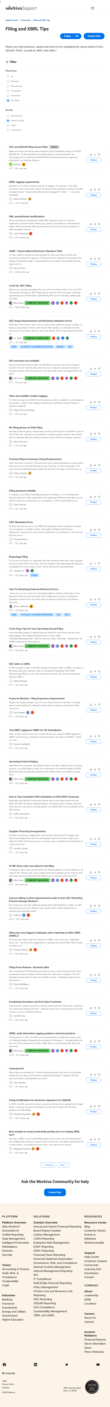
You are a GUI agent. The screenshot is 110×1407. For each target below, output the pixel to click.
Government (9, 1315)
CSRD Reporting (44, 1238)
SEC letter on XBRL (19, 664)
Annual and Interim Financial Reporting (57, 1226)
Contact (89, 1277)
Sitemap (5, 1388)
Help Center (91, 1256)
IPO (36, 1274)
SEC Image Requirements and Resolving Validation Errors (40, 321)
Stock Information (95, 1343)
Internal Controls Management (52, 1266)
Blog (87, 1226)
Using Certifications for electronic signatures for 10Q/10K (40, 1100)
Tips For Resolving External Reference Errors (33, 589)
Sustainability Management (50, 1311)
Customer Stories (95, 1230)
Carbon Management (47, 1234)
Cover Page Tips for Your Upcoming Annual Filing (36, 629)
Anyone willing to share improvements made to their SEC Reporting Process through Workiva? (45, 899)
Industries (8, 1295)
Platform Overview (14, 1222)
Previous (50, 1165)
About (88, 1291)
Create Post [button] (94, 36)
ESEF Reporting (44, 1246)
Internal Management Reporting (53, 1270)
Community (25, 20)
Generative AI (10, 1230)
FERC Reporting (44, 1250)
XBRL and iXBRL (44, 1315)
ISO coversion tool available (24, 361)
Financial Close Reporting (49, 1254)
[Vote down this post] (99, 155)
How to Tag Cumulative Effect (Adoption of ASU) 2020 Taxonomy (44, 797)
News (87, 1347)
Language (10, 1373)
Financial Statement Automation (53, 1258)
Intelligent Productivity (15, 1242)
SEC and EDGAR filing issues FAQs (28, 147)
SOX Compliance (44, 1307)
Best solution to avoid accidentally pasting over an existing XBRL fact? (44, 1133)
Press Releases (94, 1351)
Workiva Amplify (94, 1242)
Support (89, 1252)
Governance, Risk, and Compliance (55, 1262)
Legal (5, 1285)
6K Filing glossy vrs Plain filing (25, 427)
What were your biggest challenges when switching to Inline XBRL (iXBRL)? (45, 934)
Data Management (13, 1238)
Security (7, 1254)
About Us (90, 1317)
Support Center (11, 20)
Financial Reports (95, 1339)
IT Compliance (42, 1278)
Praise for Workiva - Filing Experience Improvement (37, 698)
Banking (7, 1299)
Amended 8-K (16, 1068)
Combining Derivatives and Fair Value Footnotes (35, 1002)
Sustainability (10, 1281)
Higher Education (12, 1319)
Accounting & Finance (15, 1269)
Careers (89, 1313)
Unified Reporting (12, 1234)
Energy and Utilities (14, 1311)
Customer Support (95, 1261)
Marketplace (9, 1246)
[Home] (21, 8)
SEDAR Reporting (45, 1303)
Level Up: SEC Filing (20, 285)
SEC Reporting (43, 1299)
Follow (67, 36)
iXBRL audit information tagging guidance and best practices (42, 1033)
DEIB (87, 1299)
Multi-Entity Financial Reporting (53, 1283)
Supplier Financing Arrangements (27, 831)
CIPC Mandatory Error (21, 522)
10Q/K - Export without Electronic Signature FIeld (35, 251)
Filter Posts (11, 71)
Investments (9, 1307)
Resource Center (95, 1222)
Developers (91, 1273)
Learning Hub (92, 1269)
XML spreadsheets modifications (27, 216)
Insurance (8, 1303)
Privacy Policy (8, 1384)
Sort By (9, 110)
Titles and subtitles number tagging (28, 396)
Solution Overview (46, 1222)
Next (62, 1165)
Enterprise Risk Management (51, 1242)
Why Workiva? (11, 1226)
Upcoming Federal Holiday (23, 761)
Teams (6, 1265)
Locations (90, 1303)
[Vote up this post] (91, 155)
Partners (7, 1250)
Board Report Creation (47, 1230)
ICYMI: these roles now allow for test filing (31, 866)
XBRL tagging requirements (24, 182)
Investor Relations (90, 1333)
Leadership (91, 1295)
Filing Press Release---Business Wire (29, 967)
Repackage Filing (18, 557)
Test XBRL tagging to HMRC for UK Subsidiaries (35, 730)
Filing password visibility (22, 491)
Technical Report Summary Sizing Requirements (35, 459)
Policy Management (46, 1287)
